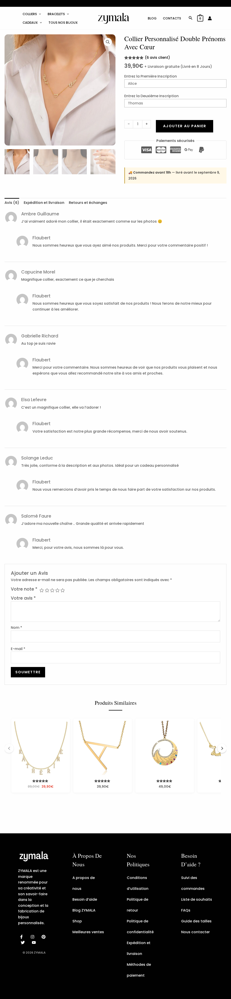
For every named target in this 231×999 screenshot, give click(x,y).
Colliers (30, 14)
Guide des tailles (196, 921)
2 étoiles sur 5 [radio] (47, 590)
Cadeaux (30, 22)
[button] (39, 14)
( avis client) (157, 57)
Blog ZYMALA (83, 910)
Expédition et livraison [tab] (44, 202)
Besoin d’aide (84, 899)
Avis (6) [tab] (12, 202)
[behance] (44, 937)
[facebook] (22, 937)
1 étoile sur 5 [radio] (41, 590)
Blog (152, 18)
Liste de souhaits (196, 899)
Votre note (24, 589)
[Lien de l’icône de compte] (210, 18)
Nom (16, 627)
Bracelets (56, 14)
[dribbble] (23, 942)
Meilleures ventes (88, 932)
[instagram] (33, 937)
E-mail (18, 648)
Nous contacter (195, 932)
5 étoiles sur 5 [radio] (62, 590)
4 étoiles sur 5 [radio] (57, 590)
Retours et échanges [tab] (88, 202)
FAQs (185, 910)
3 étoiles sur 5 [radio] (52, 590)
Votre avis (23, 598)
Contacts (172, 18)
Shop (77, 921)
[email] (34, 942)
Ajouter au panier (184, 126)
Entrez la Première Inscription (150, 76)
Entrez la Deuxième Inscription (151, 96)
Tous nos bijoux (63, 22)
